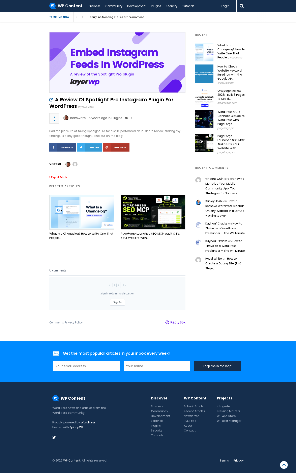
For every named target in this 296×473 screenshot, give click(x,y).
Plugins (156, 6)
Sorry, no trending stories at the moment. (117, 17)
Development (137, 6)
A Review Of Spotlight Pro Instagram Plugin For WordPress (111, 103)
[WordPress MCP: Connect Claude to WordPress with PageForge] (204, 119)
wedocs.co (236, 57)
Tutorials (188, 6)
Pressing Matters (228, 411)
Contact (190, 430)
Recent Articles (194, 411)
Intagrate (223, 406)
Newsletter (191, 416)
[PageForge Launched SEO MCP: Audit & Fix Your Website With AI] (153, 212)
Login (225, 6)
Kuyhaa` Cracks (216, 223)
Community (113, 6)
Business (94, 6)
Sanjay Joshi (214, 201)
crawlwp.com (225, 82)
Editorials (157, 421)
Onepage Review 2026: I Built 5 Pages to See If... (231, 95)
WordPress (88, 422)
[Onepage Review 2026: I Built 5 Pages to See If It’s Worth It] (204, 98)
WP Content (71, 460)
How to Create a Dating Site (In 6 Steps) (223, 263)
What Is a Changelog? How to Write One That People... (81, 236)
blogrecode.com (227, 103)
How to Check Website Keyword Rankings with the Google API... (229, 72)
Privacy (239, 460)
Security (171, 6)
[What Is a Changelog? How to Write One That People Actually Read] (82, 212)
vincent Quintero (217, 179)
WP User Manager (229, 421)
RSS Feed (190, 421)
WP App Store (226, 416)
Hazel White (213, 259)
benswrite (78, 118)
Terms (224, 460)
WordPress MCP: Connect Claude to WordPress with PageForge (231, 118)
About (188, 426)
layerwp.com (86, 107)
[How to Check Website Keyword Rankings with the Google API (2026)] (204, 73)
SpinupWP (77, 427)
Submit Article (194, 406)
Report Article (59, 177)
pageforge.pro (226, 128)
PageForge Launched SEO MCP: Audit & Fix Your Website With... (150, 236)
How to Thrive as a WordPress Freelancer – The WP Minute (225, 228)
